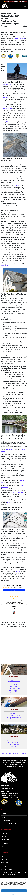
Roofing (3, 814)
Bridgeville (4, 843)
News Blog (4, 863)
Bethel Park (5, 840)
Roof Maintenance (7, 108)
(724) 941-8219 (9, 449)
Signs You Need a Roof (14, 744)
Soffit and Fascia (14, 713)
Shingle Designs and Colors (14, 740)
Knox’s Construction (20, 38)
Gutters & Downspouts (8, 823)
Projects (4, 859)
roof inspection (17, 185)
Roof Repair (14, 684)
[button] (26, 879)
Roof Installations (7, 84)
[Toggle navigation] (25, 6)
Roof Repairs (6, 97)
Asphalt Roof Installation (14, 681)
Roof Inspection (14, 686)
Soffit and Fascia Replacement (14, 717)
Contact (4, 866)
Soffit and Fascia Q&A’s (14, 719)
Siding (3, 817)
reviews (18, 571)
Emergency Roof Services (14, 692)
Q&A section (10, 502)
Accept (14, 891)
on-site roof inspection (18, 492)
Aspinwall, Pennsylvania (20, 753)
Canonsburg (5, 833)
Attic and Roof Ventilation (14, 688)
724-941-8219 (7, 1)
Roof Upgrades (6, 121)
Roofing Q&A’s (14, 746)
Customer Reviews (7, 869)
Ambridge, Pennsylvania (8, 753)
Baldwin (3, 836)
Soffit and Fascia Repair (14, 715)
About (3, 856)
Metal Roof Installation (14, 682)
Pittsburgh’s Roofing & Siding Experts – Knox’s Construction (13, 873)
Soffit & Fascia (5, 820)
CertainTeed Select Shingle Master (14, 742)
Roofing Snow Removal (14, 690)
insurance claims (5, 265)
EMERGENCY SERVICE (23, 1)
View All (3, 846)
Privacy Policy (14, 894)
